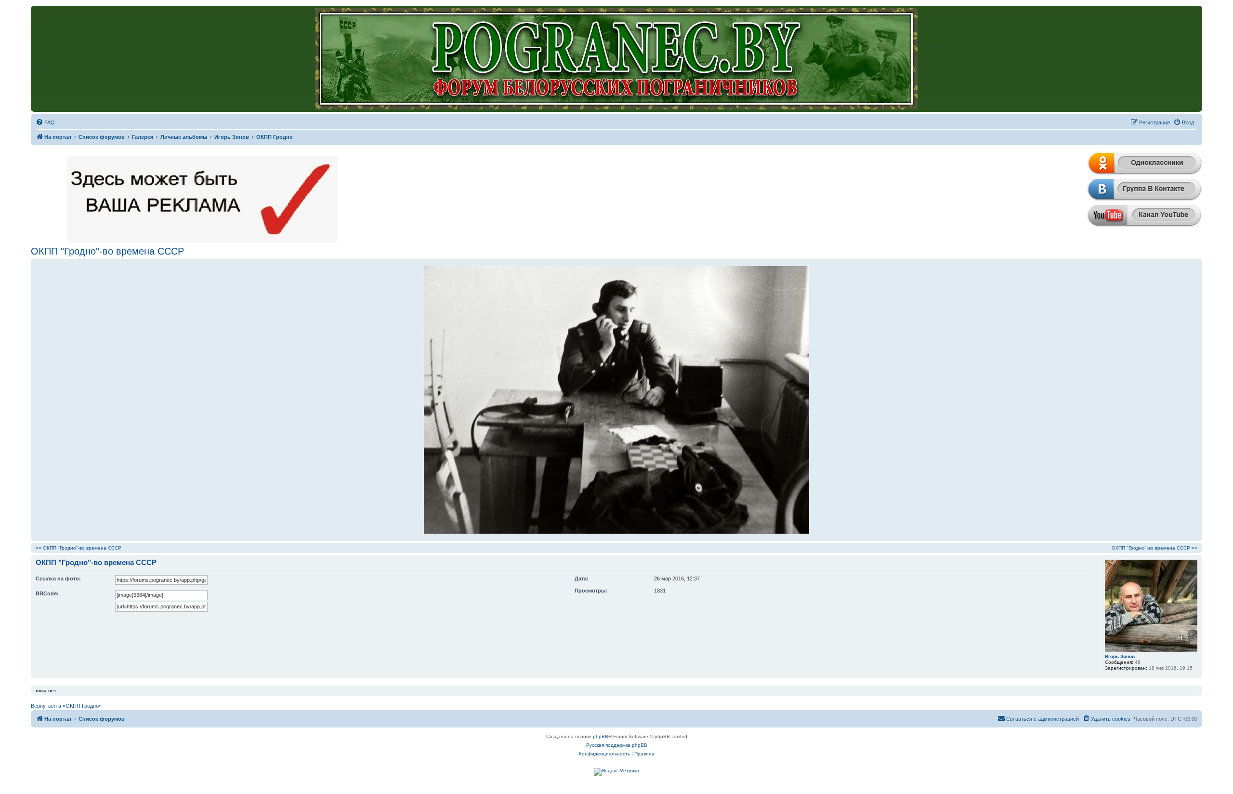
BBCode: (47, 593)
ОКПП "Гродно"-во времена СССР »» (1154, 548)
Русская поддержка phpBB (616, 745)
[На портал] (616, 58)
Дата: (582, 578)
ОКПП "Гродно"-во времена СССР (107, 251)
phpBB (600, 736)
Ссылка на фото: (58, 578)
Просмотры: (591, 590)
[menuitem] (45, 122)
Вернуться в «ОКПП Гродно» (66, 706)
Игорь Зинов (1120, 656)
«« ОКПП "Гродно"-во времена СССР (78, 548)
